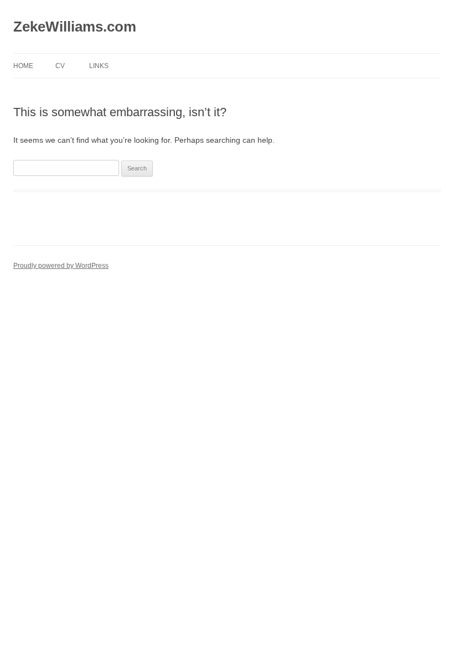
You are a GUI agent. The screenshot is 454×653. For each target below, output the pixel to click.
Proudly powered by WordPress (61, 266)
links (99, 66)
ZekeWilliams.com (74, 26)
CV (60, 66)
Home (23, 66)
